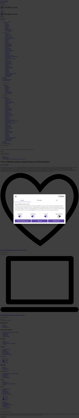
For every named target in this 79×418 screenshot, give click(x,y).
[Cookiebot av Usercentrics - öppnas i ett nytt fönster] (59, 196)
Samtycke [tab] (22, 200)
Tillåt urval (39, 220)
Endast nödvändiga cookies (22, 220)
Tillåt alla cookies (56, 220)
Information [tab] (39, 200)
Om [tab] (57, 200)
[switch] (33, 216)
